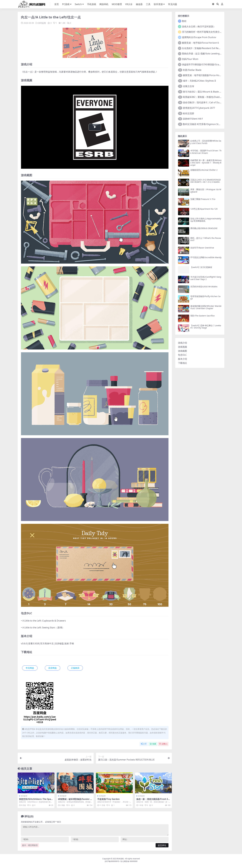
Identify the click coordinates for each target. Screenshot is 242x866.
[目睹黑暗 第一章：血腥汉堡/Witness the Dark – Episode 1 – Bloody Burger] (183, 163)
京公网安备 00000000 (129, 861)
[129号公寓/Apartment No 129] (183, 211)
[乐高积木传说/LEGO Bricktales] (183, 289)
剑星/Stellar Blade (192, 69)
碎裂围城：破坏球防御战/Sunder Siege (75, 800)
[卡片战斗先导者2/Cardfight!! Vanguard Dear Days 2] (183, 279)
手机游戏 (91, 4)
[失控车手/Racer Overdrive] (183, 250)
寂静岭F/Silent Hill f (193, 118)
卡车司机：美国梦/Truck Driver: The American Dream (206, 151)
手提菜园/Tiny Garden (108, 799)
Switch (78, 4)
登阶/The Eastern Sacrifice (202, 315)
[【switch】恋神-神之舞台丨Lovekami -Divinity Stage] (183, 328)
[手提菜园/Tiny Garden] (114, 783)
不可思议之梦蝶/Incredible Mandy (205, 257)
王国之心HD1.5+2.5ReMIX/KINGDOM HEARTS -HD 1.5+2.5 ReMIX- (205, 180)
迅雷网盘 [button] (52, 668)
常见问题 (172, 4)
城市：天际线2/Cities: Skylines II (199, 80)
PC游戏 (65, 4)
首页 (56, 4)
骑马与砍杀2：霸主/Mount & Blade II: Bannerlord (208, 91)
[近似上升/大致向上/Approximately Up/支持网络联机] (183, 221)
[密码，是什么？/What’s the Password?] (183, 240)
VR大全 (128, 4)
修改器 (139, 4)
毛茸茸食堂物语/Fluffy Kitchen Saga (205, 297)
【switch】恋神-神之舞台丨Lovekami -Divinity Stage (205, 326)
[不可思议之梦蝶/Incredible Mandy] (183, 260)
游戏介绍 (182, 342)
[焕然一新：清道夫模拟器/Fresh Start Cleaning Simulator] (153, 783)
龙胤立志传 (188, 86)
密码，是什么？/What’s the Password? (205, 239)
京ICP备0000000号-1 (113, 861)
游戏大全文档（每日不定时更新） (199, 26)
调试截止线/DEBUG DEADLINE (203, 228)
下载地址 (182, 362)
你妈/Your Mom (190, 59)
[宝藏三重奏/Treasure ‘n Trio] (183, 201)
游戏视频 (182, 346)
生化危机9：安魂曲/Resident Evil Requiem (203, 48)
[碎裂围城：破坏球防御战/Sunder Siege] (75, 783)
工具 (148, 4)
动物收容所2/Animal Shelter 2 (203, 170)
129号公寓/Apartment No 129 (203, 209)
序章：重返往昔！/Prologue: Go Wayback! (205, 190)
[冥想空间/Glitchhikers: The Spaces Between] (36, 783)
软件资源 (158, 4)
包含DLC (182, 354)
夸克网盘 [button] (30, 668)
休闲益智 (42, 23)
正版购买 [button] (75, 668)
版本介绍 (182, 358)
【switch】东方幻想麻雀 (201, 267)
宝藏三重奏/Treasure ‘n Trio (202, 199)
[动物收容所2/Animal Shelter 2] (183, 172)
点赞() (164, 744)
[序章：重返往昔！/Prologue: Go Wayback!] (183, 192)
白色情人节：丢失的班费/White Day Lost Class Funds (205, 141)
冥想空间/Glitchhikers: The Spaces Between (35, 800)
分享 (145, 744)
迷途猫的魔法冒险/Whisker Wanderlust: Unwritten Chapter (205, 307)
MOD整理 (117, 4)
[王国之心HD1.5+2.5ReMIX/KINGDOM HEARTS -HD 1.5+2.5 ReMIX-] (183, 182)
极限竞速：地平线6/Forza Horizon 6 (200, 42)
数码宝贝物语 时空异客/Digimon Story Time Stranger (210, 124)
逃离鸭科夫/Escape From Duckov (199, 37)
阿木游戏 (120, 858)
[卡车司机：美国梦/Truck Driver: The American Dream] (183, 153)
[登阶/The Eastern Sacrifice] (183, 318)
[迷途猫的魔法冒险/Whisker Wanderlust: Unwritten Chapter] (183, 308)
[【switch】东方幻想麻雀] (183, 270)
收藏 (154, 744)
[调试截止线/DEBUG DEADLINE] (183, 231)
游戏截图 (182, 350)
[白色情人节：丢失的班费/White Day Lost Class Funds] (183, 143)
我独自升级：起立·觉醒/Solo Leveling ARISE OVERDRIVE (210, 53)
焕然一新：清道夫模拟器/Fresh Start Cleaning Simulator (153, 800)
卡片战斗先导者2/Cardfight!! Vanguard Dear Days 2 (205, 278)
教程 (184, 21)
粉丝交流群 (188, 113)
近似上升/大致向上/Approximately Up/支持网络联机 (205, 219)
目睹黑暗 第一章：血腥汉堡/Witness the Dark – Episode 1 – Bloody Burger (206, 162)
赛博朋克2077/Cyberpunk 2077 (199, 107)
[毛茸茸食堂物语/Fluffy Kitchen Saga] (183, 299)
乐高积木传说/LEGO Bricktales (203, 286)
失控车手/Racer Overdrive (202, 247)
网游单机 (103, 4)
